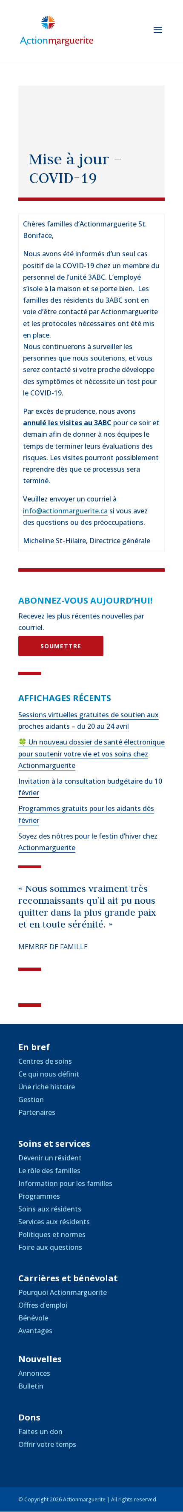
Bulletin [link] (30, 1386)
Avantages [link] (35, 1330)
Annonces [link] (34, 1373)
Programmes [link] (39, 1196)
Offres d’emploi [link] (42, 1305)
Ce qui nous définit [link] (48, 1074)
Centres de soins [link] (45, 1061)
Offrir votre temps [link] (47, 1444)
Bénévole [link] (33, 1318)
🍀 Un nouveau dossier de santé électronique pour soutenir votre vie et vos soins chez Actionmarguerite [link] (91, 753)
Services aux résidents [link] (54, 1221)
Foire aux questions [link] (50, 1247)
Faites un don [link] (40, 1431)
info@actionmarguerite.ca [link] (65, 510)
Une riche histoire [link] (46, 1086)
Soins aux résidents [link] (49, 1209)
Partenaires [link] (36, 1112)
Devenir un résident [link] (50, 1158)
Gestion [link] (31, 1099)
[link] (56, 30)
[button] (158, 35)
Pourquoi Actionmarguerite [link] (62, 1292)
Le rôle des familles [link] (49, 1170)
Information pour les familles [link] (65, 1183)
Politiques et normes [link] (52, 1234)
